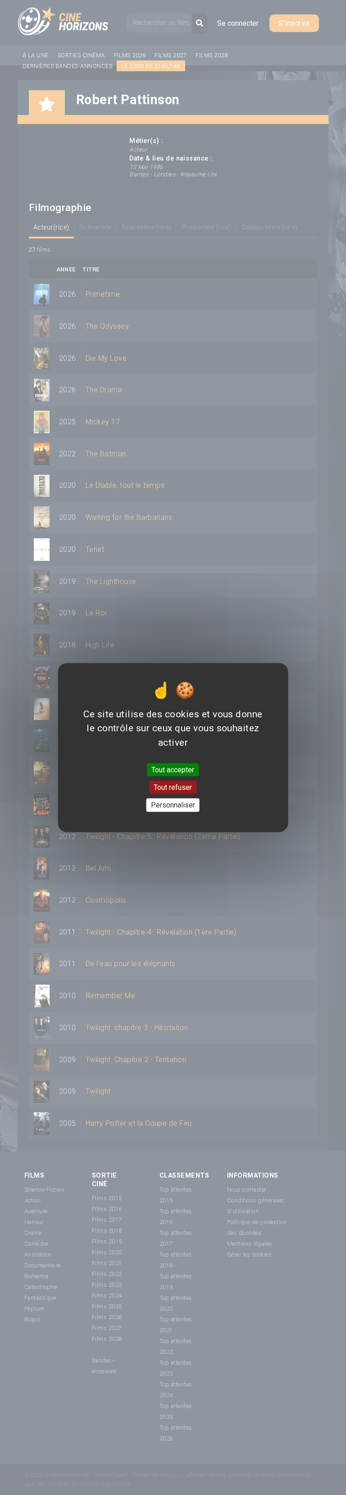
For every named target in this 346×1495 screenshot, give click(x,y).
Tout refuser (173, 787)
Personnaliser (173, 805)
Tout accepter (172, 770)
